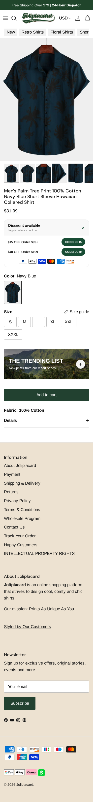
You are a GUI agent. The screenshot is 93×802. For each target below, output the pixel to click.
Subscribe (46, 430)
